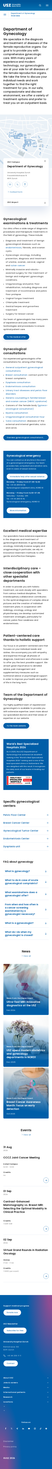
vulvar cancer (18, 265)
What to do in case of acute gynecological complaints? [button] (21, 882)
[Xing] (17, 1428)
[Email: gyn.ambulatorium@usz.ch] (10, 184)
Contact (11, 1363)
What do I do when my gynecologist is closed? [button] (19, 933)
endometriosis (13, 247)
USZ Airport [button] (12, 202)
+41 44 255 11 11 (14, 1355)
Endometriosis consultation (21, 386)
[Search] (40, 5)
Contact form (16, 192)
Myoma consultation (17, 412)
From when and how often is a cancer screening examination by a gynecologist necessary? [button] (21, 909)
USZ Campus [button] (13, 162)
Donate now (12, 1312)
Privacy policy (10, 1446)
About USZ (8, 1378)
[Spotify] (46, 1428)
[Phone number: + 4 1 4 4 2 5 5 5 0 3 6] (17, 184)
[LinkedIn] (23, 1428)
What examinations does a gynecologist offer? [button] (21, 894)
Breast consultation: (17, 374)
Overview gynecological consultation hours (27, 437)
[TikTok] (40, 1428)
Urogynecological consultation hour (25, 416)
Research (7, 1397)
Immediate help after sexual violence (27, 476)
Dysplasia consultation (18, 382)
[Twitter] (12, 1428)
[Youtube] (29, 1428)
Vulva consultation (16, 420)
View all (27, 956)
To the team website (16, 725)
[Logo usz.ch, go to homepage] (12, 5)
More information (18, 510)
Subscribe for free (15, 1330)
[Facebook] (6, 1428)
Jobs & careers (10, 1382)
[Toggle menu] (47, 5)
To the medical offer (16, 337)
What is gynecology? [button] (17, 871)
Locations (8, 1402)
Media (6, 1387)
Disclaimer (8, 1441)
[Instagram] (35, 1428)
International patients (14, 1392)
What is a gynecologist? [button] (19, 923)
